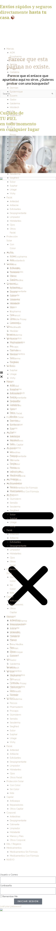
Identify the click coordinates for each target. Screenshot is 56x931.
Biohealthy (15, 68)
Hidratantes (15, 221)
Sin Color (14, 789)
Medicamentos (14, 338)
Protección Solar (15, 781)
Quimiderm (15, 166)
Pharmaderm (16, 158)
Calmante (14, 295)
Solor (13, 182)
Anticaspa (15, 268)
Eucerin (13, 95)
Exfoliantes (15, 209)
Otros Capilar (16, 444)
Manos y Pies (16, 836)
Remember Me (10, 896)
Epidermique (16, 91)
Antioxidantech (17, 60)
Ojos (12, 224)
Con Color (15, 785)
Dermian (14, 87)
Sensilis (14, 170)
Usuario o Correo (9, 874)
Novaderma (16, 150)
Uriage (13, 189)
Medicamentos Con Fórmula (24, 491)
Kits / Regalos (14, 844)
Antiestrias (15, 287)
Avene (13, 64)
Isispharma (15, 115)
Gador (13, 99)
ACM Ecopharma (18, 256)
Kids (12, 260)
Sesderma (15, 174)
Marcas (10, 48)
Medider (14, 146)
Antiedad (14, 201)
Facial (9, 197)
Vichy (12, 193)
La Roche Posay (13, 131)
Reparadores (16, 272)
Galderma (15, 103)
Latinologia (15, 138)
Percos (13, 154)
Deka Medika (16, 644)
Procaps (14, 162)
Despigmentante (18, 213)
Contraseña (6, 885)
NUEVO (10, 365)
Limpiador (15, 217)
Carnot (13, 76)
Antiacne (14, 205)
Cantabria (14, 72)
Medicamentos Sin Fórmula (23, 487)
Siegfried (14, 177)
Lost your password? (11, 906)
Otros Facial (16, 413)
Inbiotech (14, 107)
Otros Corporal (17, 840)
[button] (1, 375)
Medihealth (15, 142)
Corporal (11, 283)
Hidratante (15, 303)
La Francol (15, 315)
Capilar (10, 264)
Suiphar (13, 185)
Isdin (12, 111)
